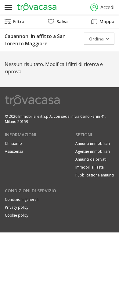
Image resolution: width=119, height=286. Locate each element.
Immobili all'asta (89, 167)
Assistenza (14, 151)
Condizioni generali (21, 199)
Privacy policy (16, 207)
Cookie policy (16, 215)
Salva (62, 21)
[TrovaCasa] (36, 7)
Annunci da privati (90, 159)
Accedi (107, 7)
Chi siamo (13, 143)
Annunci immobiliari (92, 143)
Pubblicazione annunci (94, 175)
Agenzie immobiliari (92, 151)
